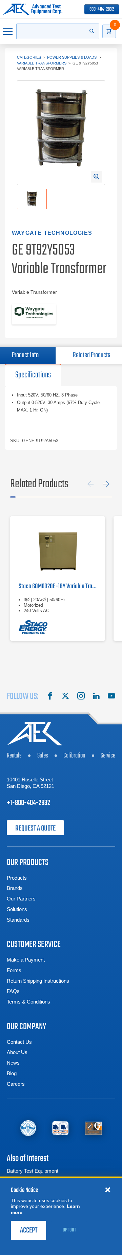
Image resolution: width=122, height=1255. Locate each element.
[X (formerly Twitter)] (65, 697)
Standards (18, 920)
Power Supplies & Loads (72, 57)
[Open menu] (8, 31)
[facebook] (50, 697)
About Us (17, 1052)
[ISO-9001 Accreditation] (93, 1128)
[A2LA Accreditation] (60, 1128)
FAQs (13, 991)
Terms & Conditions (28, 1002)
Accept (28, 1230)
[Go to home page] (32, 9)
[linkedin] (96, 697)
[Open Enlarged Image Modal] (96, 177)
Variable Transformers (41, 63)
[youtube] (111, 697)
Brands (15, 888)
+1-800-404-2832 (28, 803)
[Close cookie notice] (107, 1189)
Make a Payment (26, 960)
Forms (14, 970)
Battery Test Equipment (32, 1171)
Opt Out (69, 1230)
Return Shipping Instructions (38, 981)
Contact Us (19, 1042)
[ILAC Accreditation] (28, 1128)
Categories (29, 57)
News (13, 1063)
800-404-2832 (101, 9)
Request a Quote (35, 828)
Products (17, 878)
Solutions (17, 909)
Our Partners (21, 898)
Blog (12, 1073)
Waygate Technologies (52, 233)
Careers (16, 1084)
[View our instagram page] (81, 697)
